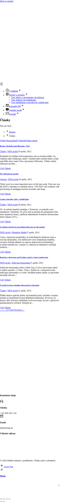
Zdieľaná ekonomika (21, 263)
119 (14, 310)
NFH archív (12, 151)
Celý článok (5, 168)
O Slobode (21, 140)
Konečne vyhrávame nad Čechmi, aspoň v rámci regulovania (24, 257)
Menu (3, 476)
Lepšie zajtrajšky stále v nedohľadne (14, 199)
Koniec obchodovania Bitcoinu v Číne (15, 146)
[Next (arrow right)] (4, 501)
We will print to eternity (9, 174)
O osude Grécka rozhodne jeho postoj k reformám (19, 285)
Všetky (3, 140)
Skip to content (6, 1)
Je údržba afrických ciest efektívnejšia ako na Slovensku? (22, 227)
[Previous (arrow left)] (1, 501)
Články (3, 151)
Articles (3, 179)
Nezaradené (11, 140)
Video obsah (31, 140)
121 (20, 310)
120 (17, 310)
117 (7, 310)
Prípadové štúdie (19, 232)
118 (10, 310)
